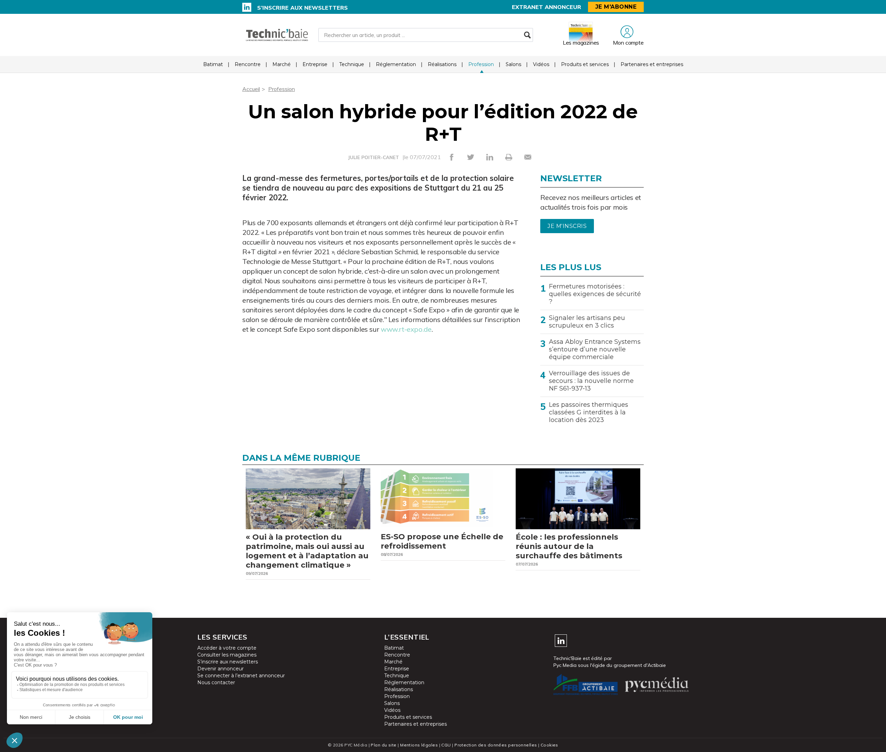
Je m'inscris (567, 226)
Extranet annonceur (546, 6)
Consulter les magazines (226, 655)
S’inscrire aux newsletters (302, 7)
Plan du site (383, 745)
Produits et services (585, 64)
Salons (513, 64)
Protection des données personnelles (495, 745)
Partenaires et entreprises (652, 64)
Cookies (549, 745)
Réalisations (442, 64)
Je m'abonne (616, 6)
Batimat (213, 64)
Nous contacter (216, 682)
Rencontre (248, 64)
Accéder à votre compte (226, 648)
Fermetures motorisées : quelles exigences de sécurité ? (595, 294)
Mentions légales (419, 745)
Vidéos (541, 64)
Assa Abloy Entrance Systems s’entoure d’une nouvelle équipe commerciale (595, 349)
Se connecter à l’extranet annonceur (241, 675)
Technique (351, 64)
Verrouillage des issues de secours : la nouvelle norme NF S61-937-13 (591, 380)
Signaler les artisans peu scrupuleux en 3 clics (587, 321)
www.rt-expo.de (406, 329)
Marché (281, 64)
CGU (446, 745)
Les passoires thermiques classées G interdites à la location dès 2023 (588, 412)
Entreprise (314, 64)
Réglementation (396, 64)
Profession (481, 64)
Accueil (251, 88)
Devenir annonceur (220, 669)
